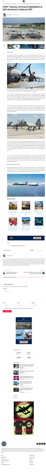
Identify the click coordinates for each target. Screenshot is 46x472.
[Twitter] (29, 353)
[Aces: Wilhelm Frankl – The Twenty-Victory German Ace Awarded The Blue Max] (16, 366)
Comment (5, 288)
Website (33, 302)
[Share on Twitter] (4, 50)
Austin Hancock (22, 385)
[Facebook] (18, 353)
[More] (4, 58)
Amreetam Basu (22, 379)
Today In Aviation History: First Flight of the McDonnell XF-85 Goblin (26, 383)
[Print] (4, 55)
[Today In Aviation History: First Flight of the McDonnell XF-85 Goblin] (16, 383)
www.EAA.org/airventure (12, 170)
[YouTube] (44, 256)
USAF (24, 245)
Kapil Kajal (21, 368)
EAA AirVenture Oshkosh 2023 (17, 245)
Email (18, 302)
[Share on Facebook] (4, 47)
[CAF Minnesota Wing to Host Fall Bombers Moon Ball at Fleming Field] (16, 390)
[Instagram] (18, 358)
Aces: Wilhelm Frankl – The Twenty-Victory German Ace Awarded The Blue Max (27, 366)
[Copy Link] (4, 53)
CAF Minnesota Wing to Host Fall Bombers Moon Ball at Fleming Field (26, 389)
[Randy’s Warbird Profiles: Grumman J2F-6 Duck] (16, 372)
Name (4, 302)
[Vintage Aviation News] (23, 1)
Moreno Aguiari (9, 14)
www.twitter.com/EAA (36, 171)
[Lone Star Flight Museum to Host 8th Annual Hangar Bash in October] (16, 378)
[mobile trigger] (4, 1)
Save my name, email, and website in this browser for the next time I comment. (18, 308)
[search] (44, 1)
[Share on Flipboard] (38, 250)
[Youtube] (29, 358)
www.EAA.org (16, 171)
